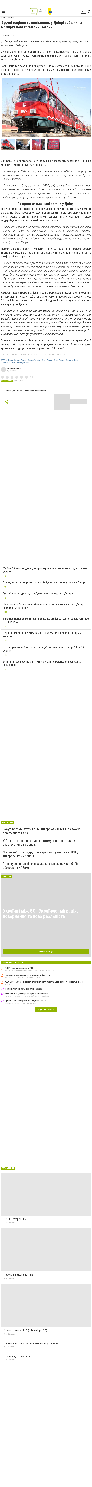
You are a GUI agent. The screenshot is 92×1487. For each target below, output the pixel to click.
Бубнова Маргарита (14, 368)
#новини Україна (34, 360)
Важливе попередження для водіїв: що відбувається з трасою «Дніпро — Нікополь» (46, 620)
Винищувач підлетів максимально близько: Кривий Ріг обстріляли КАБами (40, 865)
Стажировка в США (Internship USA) (25, 1330)
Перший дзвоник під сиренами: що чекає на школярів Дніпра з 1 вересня (43, 634)
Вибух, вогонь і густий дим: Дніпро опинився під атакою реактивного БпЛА (41, 831)
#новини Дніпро (20, 360)
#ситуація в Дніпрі (23, 362)
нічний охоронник (15, 1219)
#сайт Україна (47, 360)
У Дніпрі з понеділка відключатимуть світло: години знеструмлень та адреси (39, 843)
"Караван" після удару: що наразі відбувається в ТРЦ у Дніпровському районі (40, 854)
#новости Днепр (72, 360)
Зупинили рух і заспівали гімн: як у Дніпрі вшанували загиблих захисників (42, 663)
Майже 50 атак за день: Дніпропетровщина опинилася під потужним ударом (45, 570)
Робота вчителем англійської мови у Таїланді (31, 1343)
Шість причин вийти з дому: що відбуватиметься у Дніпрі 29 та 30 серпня (43, 649)
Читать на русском (8, 35)
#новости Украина (8, 362)
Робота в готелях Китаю (18, 1274)
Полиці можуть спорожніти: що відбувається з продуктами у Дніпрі (44, 582)
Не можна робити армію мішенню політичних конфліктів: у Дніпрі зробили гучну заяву (43, 606)
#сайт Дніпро (59, 360)
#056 (3, 360)
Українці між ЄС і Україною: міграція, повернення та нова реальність (40, 913)
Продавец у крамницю (17, 1356)
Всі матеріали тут (46, 952)
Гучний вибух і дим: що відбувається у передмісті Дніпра (38, 593)
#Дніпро (9, 360)
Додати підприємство (46, 1009)
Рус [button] (83, 11)
